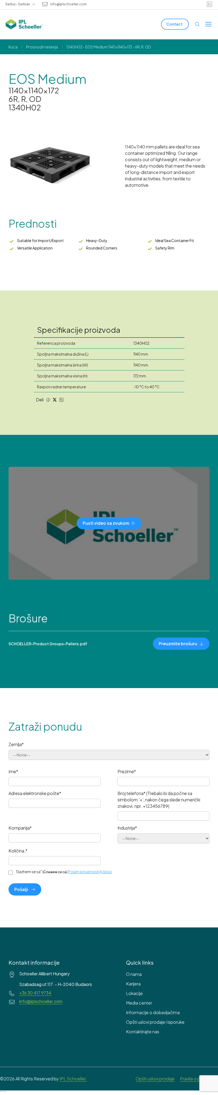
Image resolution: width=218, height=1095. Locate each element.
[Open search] (197, 24)
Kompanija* (20, 828)
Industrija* (127, 828)
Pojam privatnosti (83, 871)
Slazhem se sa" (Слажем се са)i (64, 871)
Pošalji (21, 889)
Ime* (13, 771)
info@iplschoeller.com (68, 4)
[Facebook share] (48, 399)
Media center (139, 1003)
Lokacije (134, 993)
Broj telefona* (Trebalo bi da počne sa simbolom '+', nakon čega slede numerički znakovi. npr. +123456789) (159, 799)
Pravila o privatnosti (199, 1078)
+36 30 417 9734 (35, 993)
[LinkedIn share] (61, 399)
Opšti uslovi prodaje (155, 1078)
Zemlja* (16, 744)
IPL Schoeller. (73, 1078)
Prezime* (127, 771)
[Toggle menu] (208, 24)
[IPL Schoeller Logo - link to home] (24, 24)
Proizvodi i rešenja (42, 46)
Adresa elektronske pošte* (35, 793)
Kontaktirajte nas (142, 1031)
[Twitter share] (55, 400)
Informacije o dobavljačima (153, 1012)
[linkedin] (209, 4)
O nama (134, 974)
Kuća (13, 46)
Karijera (133, 983)
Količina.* (18, 850)
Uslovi (106, 871)
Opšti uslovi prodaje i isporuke (155, 1022)
